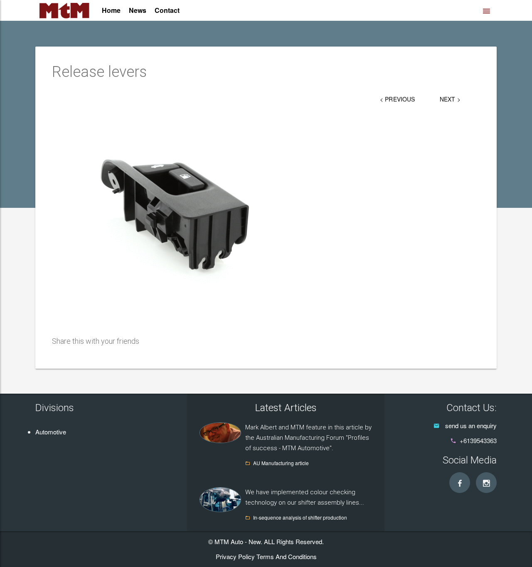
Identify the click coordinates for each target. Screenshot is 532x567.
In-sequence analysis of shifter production (300, 517)
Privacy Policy (235, 556)
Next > (450, 99)
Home (111, 10)
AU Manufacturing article (281, 462)
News (137, 10)
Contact (167, 10)
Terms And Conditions (286, 556)
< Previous (397, 99)
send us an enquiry (471, 425)
